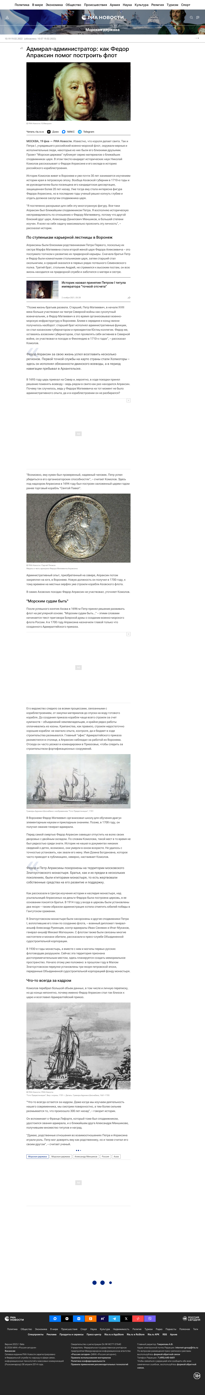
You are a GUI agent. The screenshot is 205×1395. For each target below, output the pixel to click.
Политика (12, 1329)
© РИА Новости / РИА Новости (39, 1092)
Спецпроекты (35, 1334)
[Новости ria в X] (126, 1318)
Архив (173, 1334)
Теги (195, 1329)
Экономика (41, 1329)
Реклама (51, 1334)
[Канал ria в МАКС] (55, 1318)
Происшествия (69, 1329)
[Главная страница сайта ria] (102, 18)
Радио (159, 1329)
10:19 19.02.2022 (14, 38)
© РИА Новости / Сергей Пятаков (41, 565)
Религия (137, 1329)
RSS (165, 1334)
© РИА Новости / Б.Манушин (39, 123)
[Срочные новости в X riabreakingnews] (138, 1318)
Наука (93, 1329)
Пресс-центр (94, 1334)
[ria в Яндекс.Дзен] (67, 1318)
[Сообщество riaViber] (150, 1318)
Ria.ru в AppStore (114, 1334)
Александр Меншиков (86, 1156)
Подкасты (171, 1329)
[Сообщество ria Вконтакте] (79, 1318)
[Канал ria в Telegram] (114, 1318)
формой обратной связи (167, 1354)
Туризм (149, 1329)
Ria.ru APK (153, 1334)
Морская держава (37, 1156)
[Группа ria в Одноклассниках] (90, 1318)
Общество (26, 1329)
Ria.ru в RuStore (135, 1334)
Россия (105, 1156)
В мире (54, 1329)
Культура (105, 1329)
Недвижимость (121, 1329)
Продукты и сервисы (71, 1334)
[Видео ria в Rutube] (102, 1318)
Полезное (184, 1329)
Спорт (84, 1329)
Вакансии (10, 1351)
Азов (116, 1156)
